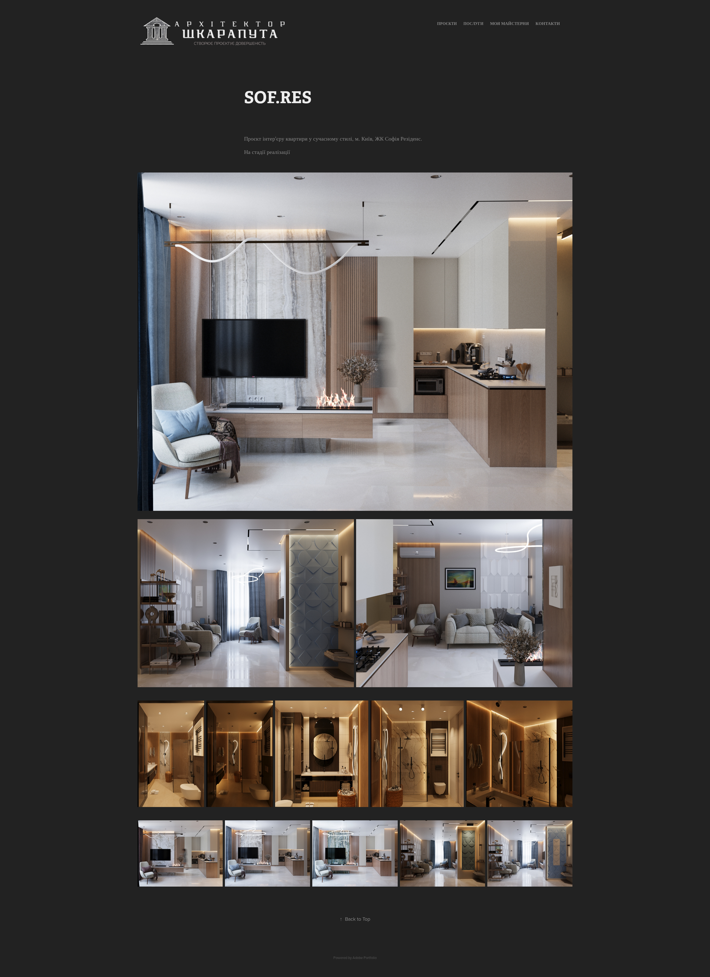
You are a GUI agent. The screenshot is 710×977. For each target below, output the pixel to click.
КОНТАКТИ (548, 23)
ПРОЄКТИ (447, 23)
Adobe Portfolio (365, 957)
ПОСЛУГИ (473, 23)
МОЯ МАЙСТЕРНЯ (509, 23)
